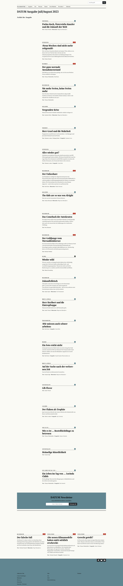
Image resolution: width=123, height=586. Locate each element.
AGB (48, 577)
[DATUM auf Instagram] (104, 560)
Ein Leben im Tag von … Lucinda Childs (58, 475)
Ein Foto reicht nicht (52, 345)
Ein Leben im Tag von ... (49, 470)
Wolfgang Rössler (56, 138)
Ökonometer (46, 320)
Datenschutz (19, 582)
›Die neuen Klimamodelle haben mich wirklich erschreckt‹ (59, 540)
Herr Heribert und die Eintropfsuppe (53, 304)
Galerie (44, 406)
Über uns (19, 580)
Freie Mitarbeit (52, 6)
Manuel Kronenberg (49, 270)
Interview (45, 42)
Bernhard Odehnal (48, 251)
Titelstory (50, 534)
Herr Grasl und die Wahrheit (56, 131)
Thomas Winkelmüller (49, 76)
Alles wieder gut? (50, 152)
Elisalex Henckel (48, 29)
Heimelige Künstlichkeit (54, 452)
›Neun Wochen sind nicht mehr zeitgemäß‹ (57, 47)
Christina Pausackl (23, 547)
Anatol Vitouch (48, 310)
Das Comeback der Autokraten (57, 216)
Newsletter (60, 6)
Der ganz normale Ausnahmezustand (51, 68)
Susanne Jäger (47, 374)
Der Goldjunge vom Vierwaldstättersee (52, 239)
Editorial (45, 21)
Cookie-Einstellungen (21, 575)
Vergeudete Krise (50, 110)
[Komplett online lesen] (75, 21)
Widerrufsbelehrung (51, 580)
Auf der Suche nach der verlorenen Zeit (57, 368)
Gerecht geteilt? (85, 537)
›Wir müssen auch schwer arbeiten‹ (54, 325)
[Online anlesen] (75, 256)
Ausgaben (30, 6)
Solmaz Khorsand (48, 200)
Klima (44, 256)
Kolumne (45, 106)
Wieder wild (48, 259)
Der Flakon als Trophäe (53, 409)
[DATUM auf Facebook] (98, 560)
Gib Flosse (47, 388)
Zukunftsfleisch (50, 281)
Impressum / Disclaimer (22, 584)
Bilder (44, 342)
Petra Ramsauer (48, 227)
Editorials (68, 6)
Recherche (45, 85)
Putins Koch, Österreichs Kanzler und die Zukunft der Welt (58, 25)
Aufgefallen (46, 384)
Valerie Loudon (48, 416)
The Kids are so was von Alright (57, 195)
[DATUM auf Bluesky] (101, 560)
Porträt (45, 128)
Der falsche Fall (24, 537)
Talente (45, 6)
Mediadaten (19, 577)
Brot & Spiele (46, 299)
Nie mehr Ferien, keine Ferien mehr (56, 90)
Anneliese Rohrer (48, 115)
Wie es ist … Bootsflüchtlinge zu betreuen (58, 432)
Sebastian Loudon (48, 138)
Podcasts (40, 6)
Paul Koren (56, 76)
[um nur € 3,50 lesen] (74, 42)
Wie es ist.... (46, 427)
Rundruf (45, 63)
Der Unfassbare (49, 174)
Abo (35, 6)
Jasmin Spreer (47, 291)
